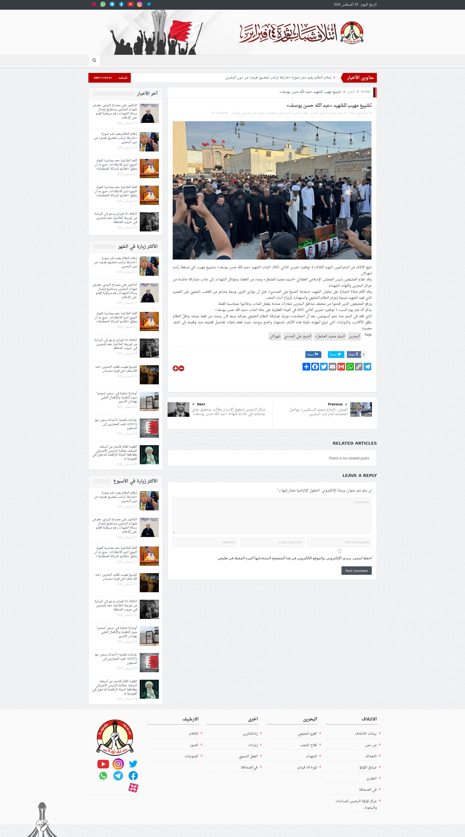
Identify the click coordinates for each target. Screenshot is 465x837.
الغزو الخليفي (307, 734)
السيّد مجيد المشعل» (278, 113)
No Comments (220, 113)
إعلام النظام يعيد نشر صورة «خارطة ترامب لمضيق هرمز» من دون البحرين (277, 77)
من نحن (371, 745)
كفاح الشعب (308, 745)
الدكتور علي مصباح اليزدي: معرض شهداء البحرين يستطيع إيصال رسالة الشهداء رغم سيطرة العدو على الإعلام (114, 111)
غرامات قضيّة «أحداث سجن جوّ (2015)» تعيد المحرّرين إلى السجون (116, 424)
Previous (335, 404)
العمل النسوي (248, 756)
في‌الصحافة (249, 767)
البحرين (296, 113)
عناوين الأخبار (318, 113)
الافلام (193, 734)
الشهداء (311, 756)
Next (201, 404)
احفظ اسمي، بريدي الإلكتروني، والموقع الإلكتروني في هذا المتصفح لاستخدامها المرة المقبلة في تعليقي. (294, 558)
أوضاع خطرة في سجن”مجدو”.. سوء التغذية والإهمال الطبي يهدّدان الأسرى (116, 397)
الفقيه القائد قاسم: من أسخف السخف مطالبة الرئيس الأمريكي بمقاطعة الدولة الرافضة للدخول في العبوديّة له (114, 453)
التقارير (371, 778)
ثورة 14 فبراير (307, 767)
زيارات (253, 745)
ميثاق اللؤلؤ (368, 767)
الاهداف (371, 756)
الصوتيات (191, 756)
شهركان (235, 113)
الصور (194, 745)
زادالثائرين (250, 734)
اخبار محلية (336, 113)
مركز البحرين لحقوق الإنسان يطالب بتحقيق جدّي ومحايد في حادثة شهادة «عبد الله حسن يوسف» (228, 412)
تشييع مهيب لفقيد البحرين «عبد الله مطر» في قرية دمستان (116, 369)
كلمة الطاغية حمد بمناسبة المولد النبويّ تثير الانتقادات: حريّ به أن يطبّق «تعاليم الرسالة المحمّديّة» (115, 165)
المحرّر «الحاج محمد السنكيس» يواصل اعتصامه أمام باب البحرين (318, 412)
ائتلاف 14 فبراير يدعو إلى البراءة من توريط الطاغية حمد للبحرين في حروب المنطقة (115, 218)
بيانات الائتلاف (366, 734)
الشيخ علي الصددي (253, 113)
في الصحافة (368, 790)
